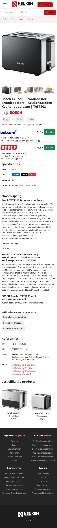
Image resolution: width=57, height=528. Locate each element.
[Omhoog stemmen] (6, 119)
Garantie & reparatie (14, 485)
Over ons (43, 481)
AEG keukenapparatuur (43, 453)
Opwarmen (14, 453)
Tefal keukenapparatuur (43, 441)
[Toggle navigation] (4, 4)
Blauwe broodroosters (13, 328)
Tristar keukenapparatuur (43, 457)
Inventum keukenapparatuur (42, 461)
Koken (34, 185)
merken (47, 435)
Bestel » (49, 132)
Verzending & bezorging (14, 477)
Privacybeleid (37, 493)
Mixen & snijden (14, 449)
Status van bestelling (14, 481)
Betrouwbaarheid (42, 489)
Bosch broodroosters (12, 323)
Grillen (28, 185)
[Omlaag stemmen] (20, 119)
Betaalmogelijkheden (14, 489)
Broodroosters (18, 185)
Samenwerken (43, 485)
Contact (43, 477)
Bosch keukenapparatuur (14, 317)
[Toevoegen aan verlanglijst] (31, 119)
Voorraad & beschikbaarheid (14, 493)
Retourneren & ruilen (14, 473)
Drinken (14, 441)
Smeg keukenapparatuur (42, 445)
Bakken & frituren (14, 457)
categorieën (19, 435)
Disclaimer (49, 493)
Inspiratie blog (43, 473)
